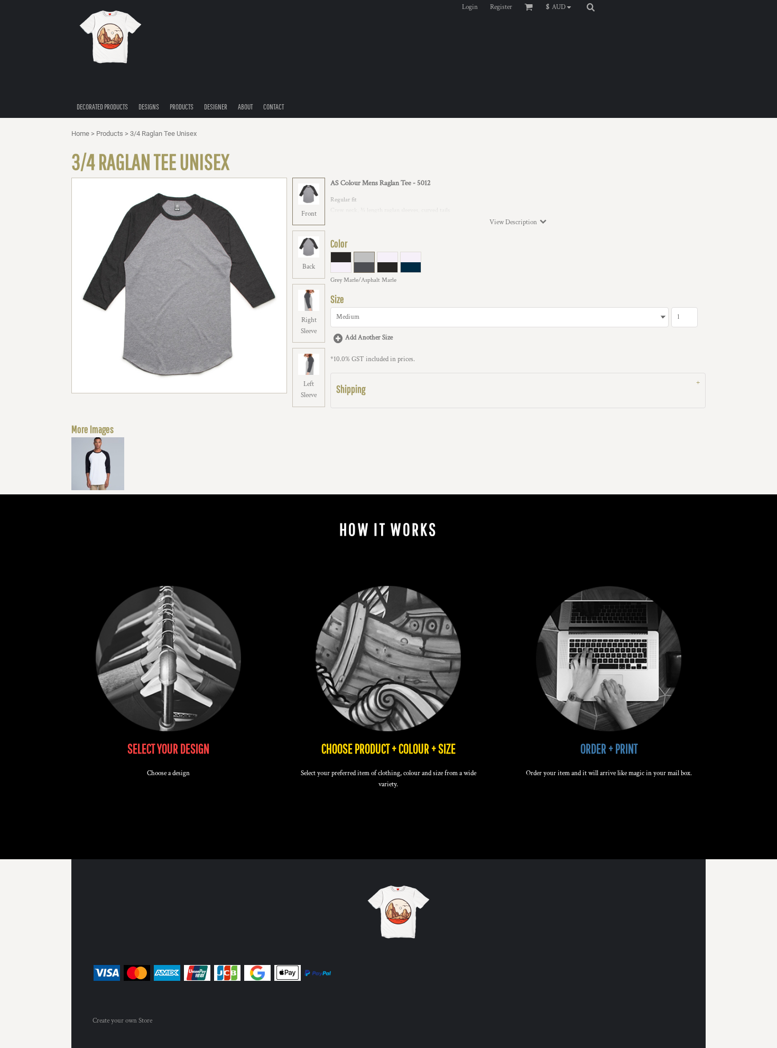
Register (501, 7)
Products (109, 133)
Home (80, 133)
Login (470, 7)
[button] (561, 7)
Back (308, 266)
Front (309, 213)
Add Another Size (369, 337)
